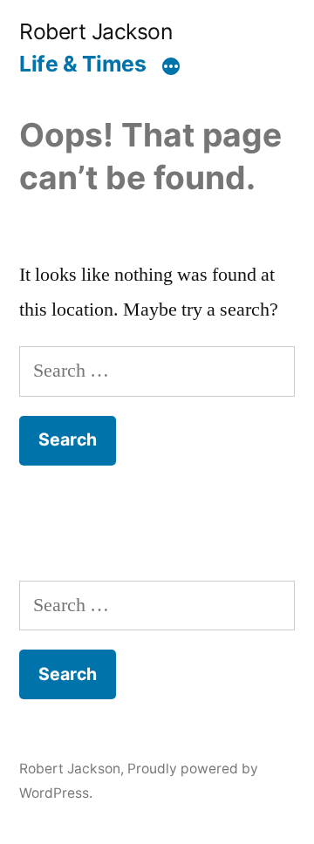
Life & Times (82, 64)
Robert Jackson (95, 31)
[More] (170, 67)
